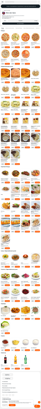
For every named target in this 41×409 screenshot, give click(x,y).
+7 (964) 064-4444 (6, 399)
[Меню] (2, 2)
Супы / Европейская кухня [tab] (28, 28)
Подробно (20, 20)
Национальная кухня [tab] (9, 28)
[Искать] (36, 2)
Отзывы (35, 20)
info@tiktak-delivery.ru (7, 401)
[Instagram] (13, 395)
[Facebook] (6, 395)
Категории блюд (6, 389)
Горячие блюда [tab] (18, 28)
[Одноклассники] (10, 395)
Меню (5, 20)
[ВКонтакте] (3, 395)
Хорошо (12, 405)
